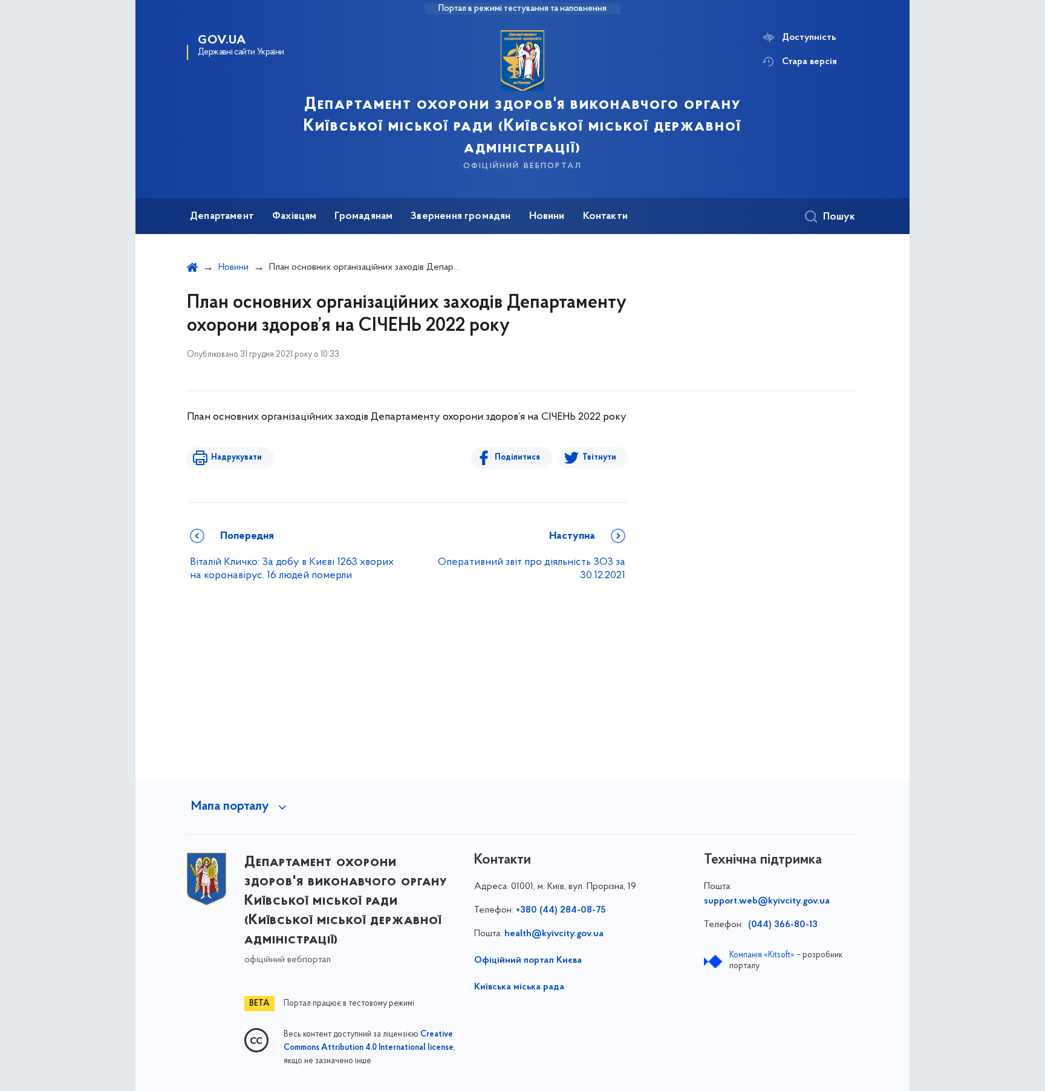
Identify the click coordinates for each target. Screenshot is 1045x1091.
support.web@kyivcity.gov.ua (767, 901)
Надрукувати (236, 457)
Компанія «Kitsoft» (762, 955)
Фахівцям (294, 216)
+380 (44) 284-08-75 (561, 910)
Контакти (605, 216)
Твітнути (599, 457)
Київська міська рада (519, 987)
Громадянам (363, 216)
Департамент (222, 216)
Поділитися (517, 457)
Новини (547, 216)
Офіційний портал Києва (528, 960)
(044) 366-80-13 (782, 925)
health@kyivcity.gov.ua (554, 934)
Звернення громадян (460, 216)
